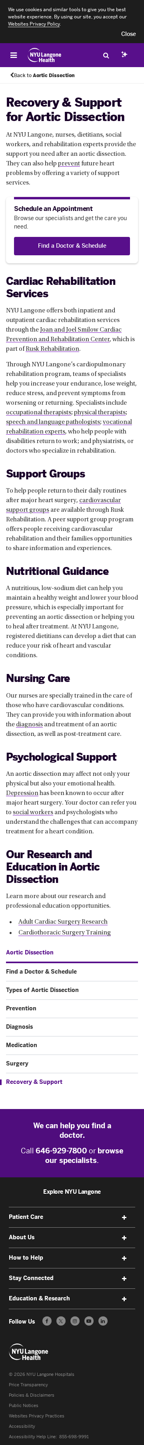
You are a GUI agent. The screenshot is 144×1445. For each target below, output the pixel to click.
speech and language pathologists (53, 422)
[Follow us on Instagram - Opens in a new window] (75, 1321)
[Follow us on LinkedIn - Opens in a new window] (103, 1321)
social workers (33, 812)
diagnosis (29, 725)
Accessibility (22, 1426)
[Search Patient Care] (106, 55)
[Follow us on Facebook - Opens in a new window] (47, 1321)
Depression (22, 793)
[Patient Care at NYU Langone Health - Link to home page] (45, 55)
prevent (69, 164)
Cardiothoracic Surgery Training (64, 933)
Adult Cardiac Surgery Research (63, 922)
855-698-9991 (74, 1436)
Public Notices (23, 1405)
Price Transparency (28, 1384)
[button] (128, 34)
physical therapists (100, 412)
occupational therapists (38, 412)
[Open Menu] (13, 55)
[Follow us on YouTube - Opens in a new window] (89, 1321)
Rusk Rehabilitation (52, 349)
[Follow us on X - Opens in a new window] (61, 1321)
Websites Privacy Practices (36, 1416)
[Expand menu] (124, 1217)
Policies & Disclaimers (31, 1395)
